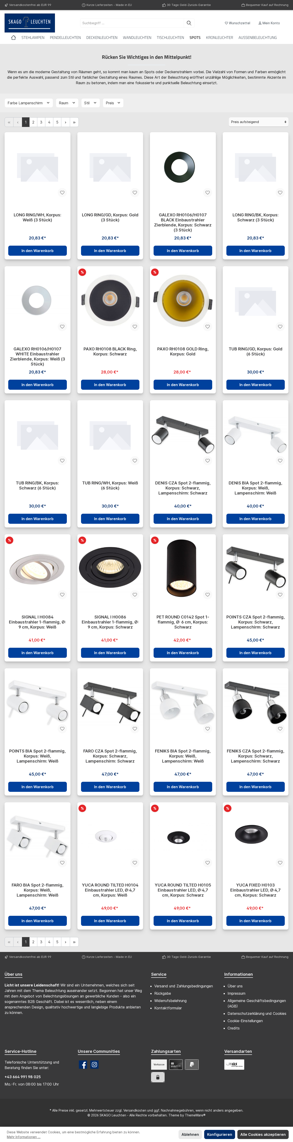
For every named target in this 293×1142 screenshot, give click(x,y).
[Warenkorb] (286, 21)
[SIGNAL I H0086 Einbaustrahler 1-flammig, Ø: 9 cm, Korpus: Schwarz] (110, 568)
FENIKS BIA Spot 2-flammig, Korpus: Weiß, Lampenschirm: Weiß (183, 756)
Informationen (238, 974)
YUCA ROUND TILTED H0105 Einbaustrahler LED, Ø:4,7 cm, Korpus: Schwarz (183, 890)
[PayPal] (191, 1064)
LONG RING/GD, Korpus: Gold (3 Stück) (110, 217)
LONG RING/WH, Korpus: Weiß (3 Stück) (37, 217)
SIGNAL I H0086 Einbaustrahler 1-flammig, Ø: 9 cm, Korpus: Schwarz (110, 622)
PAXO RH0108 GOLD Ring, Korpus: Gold (183, 351)
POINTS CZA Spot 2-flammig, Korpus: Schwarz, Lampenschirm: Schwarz (255, 622)
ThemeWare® (195, 1115)
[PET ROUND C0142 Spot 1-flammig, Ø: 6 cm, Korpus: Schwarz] (183, 568)
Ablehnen (190, 1134)
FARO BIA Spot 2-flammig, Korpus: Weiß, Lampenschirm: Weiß (37, 890)
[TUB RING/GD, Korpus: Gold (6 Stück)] (256, 300)
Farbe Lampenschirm (26, 103)
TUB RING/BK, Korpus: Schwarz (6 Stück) (37, 485)
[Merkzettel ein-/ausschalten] (62, 192)
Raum (64, 103)
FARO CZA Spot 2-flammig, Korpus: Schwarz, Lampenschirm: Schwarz (110, 756)
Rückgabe (162, 993)
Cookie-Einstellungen (245, 1020)
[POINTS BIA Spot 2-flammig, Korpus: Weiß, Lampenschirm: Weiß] (38, 702)
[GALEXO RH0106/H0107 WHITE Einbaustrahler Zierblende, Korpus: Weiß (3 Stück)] (38, 300)
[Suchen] (189, 23)
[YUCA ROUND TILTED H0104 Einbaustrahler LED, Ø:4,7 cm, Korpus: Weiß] (110, 836)
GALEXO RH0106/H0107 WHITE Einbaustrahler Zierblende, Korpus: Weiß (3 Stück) (37, 356)
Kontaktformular (168, 1008)
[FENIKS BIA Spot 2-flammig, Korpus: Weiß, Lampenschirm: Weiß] (183, 702)
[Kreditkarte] (176, 1064)
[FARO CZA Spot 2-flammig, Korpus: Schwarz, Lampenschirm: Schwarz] (110, 702)
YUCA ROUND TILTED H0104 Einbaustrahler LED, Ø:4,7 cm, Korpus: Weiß (110, 890)
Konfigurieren (219, 1134)
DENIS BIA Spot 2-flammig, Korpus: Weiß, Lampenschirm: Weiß (255, 488)
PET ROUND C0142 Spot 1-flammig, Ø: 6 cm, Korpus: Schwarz (183, 622)
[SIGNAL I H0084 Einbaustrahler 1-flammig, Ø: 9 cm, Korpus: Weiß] (38, 568)
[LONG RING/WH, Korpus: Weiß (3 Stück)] (38, 166)
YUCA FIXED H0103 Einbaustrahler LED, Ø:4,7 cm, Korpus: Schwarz (255, 890)
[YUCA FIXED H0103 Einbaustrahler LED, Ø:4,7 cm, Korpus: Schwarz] (256, 836)
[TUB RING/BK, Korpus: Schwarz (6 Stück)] (38, 434)
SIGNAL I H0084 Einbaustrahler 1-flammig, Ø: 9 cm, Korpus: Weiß (37, 622)
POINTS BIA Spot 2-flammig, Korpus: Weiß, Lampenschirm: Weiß (37, 756)
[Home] (16, 37)
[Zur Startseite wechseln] (30, 22)
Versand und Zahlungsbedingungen (183, 986)
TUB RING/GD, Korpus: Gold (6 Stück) (255, 351)
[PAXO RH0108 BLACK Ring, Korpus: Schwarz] (110, 300)
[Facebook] (83, 1064)
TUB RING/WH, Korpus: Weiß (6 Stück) (110, 485)
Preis (110, 103)
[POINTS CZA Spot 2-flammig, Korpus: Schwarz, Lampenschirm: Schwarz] (256, 568)
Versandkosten (134, 1110)
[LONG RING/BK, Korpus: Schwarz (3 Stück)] (256, 166)
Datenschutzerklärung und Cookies (257, 1013)
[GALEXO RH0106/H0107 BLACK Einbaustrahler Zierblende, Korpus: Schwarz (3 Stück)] (183, 166)
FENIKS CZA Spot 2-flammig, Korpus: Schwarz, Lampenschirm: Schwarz (255, 756)
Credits (234, 1028)
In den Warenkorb (38, 250)
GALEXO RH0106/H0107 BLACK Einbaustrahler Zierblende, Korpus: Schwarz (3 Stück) (183, 222)
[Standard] (234, 1064)
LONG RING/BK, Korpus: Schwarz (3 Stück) (256, 217)
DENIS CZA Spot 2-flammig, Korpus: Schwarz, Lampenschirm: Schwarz (183, 488)
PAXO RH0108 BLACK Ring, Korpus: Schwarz (110, 351)
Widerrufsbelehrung (170, 1000)
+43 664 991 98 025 (23, 1077)
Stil (87, 103)
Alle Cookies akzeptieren (263, 1134)
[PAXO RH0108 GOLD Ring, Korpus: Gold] (183, 300)
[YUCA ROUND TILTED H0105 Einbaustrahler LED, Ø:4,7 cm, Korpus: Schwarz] (183, 836)
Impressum (236, 993)
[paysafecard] (158, 1077)
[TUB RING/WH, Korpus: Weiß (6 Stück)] (110, 434)
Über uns (235, 986)
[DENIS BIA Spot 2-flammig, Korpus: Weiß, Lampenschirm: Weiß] (256, 434)
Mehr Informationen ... (24, 1137)
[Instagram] (94, 1064)
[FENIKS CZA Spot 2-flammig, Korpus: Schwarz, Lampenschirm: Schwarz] (256, 702)
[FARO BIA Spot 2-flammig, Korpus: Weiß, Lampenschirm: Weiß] (38, 836)
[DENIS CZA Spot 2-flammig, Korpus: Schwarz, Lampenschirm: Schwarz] (183, 434)
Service (158, 974)
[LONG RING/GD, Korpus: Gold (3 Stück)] (110, 166)
